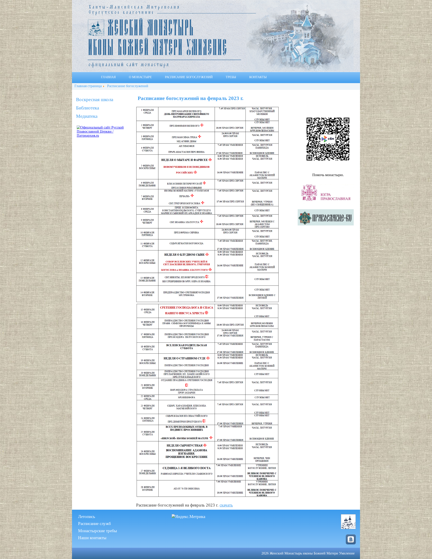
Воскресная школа (94, 99)
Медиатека (86, 116)
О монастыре (140, 77)
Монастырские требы (97, 530)
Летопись (86, 516)
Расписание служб (94, 523)
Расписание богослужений (189, 77)
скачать (226, 505)
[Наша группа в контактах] (350, 537)
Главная (108, 77)
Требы (231, 77)
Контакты (258, 77)
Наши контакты (92, 537)
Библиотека (87, 107)
